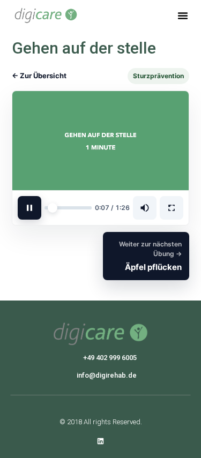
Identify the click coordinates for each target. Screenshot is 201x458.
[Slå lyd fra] (145, 208)
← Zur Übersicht (39, 75)
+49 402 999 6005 (110, 358)
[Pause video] (29, 208)
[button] (183, 15)
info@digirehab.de (107, 375)
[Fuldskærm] (171, 208)
